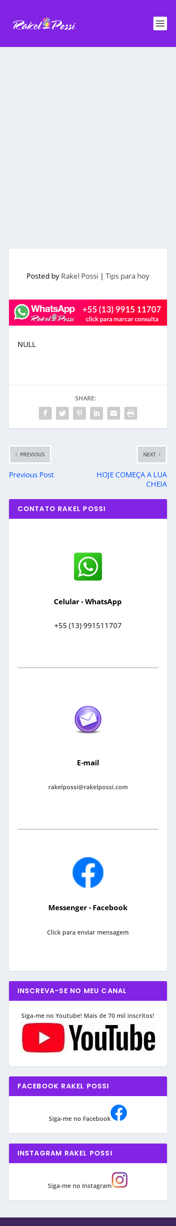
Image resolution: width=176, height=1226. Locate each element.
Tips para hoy (128, 276)
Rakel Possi (79, 276)
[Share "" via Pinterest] (79, 413)
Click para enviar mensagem (88, 932)
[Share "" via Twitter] (62, 413)
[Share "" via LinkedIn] (96, 413)
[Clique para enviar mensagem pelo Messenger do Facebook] (88, 886)
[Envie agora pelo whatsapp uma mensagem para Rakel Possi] (88, 580)
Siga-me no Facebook (80, 1118)
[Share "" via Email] (113, 413)
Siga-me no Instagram (79, 1186)
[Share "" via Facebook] (45, 413)
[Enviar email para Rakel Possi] (88, 741)
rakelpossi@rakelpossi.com (88, 787)
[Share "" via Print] (130, 413)
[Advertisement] (88, 139)
